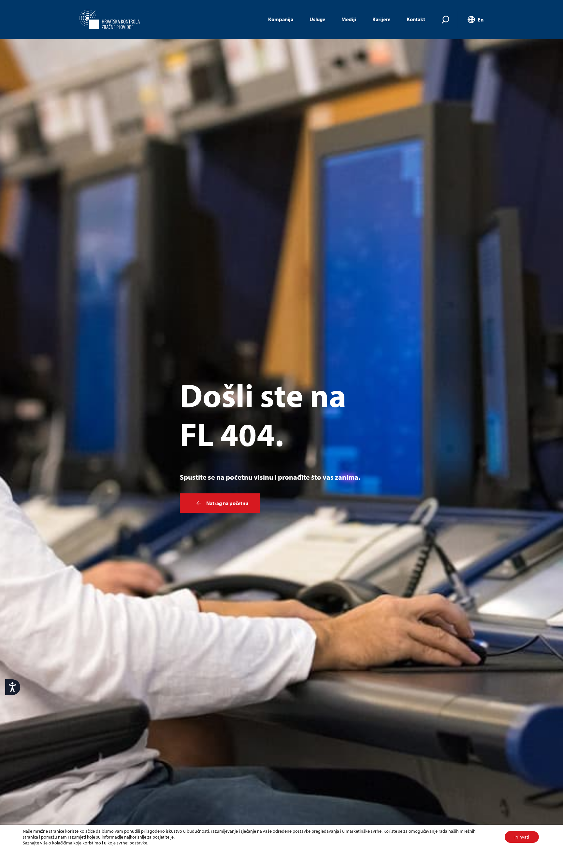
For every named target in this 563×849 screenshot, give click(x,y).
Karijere (381, 19)
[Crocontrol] (109, 19)
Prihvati (521, 837)
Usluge (317, 19)
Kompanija (280, 19)
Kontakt (416, 19)
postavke (138, 843)
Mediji (348, 19)
